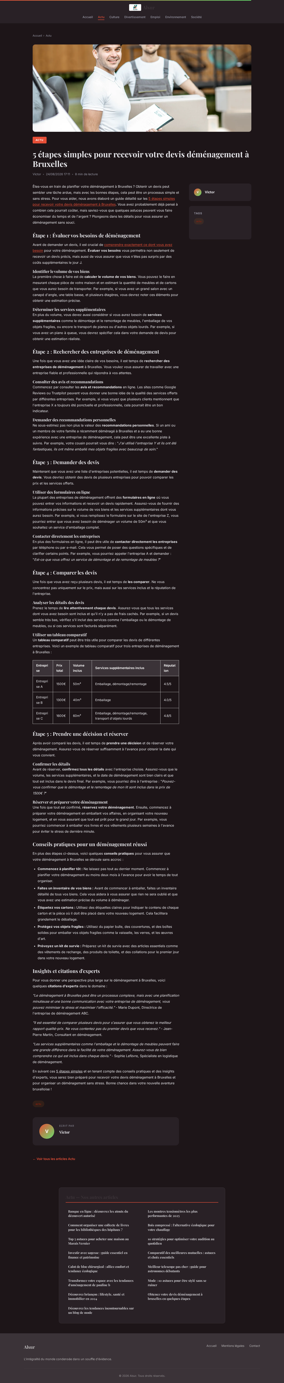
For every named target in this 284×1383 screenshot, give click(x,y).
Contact (254, 1345)
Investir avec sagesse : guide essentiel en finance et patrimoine (97, 1255)
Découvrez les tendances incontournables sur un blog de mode (101, 1310)
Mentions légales (232, 1345)
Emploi (155, 16)
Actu (101, 16)
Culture (114, 16)
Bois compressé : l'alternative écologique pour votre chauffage (181, 1227)
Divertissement (135, 16)
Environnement (175, 16)
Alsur (149, 7)
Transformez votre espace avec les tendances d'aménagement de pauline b (100, 1282)
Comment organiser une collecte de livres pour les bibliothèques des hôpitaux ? (98, 1227)
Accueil (88, 16)
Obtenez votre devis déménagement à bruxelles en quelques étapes (175, 1296)
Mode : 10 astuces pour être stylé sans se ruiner (177, 1282)
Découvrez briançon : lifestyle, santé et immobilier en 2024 (96, 1296)
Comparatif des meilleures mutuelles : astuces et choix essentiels (181, 1255)
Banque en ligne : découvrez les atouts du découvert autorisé (98, 1213)
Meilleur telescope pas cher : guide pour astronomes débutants (177, 1269)
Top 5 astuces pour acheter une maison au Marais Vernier (98, 1241)
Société (196, 16)
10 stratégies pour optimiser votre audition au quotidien (181, 1241)
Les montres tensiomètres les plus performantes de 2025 (173, 1213)
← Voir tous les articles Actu (54, 1159)
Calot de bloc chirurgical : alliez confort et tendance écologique (98, 1269)
